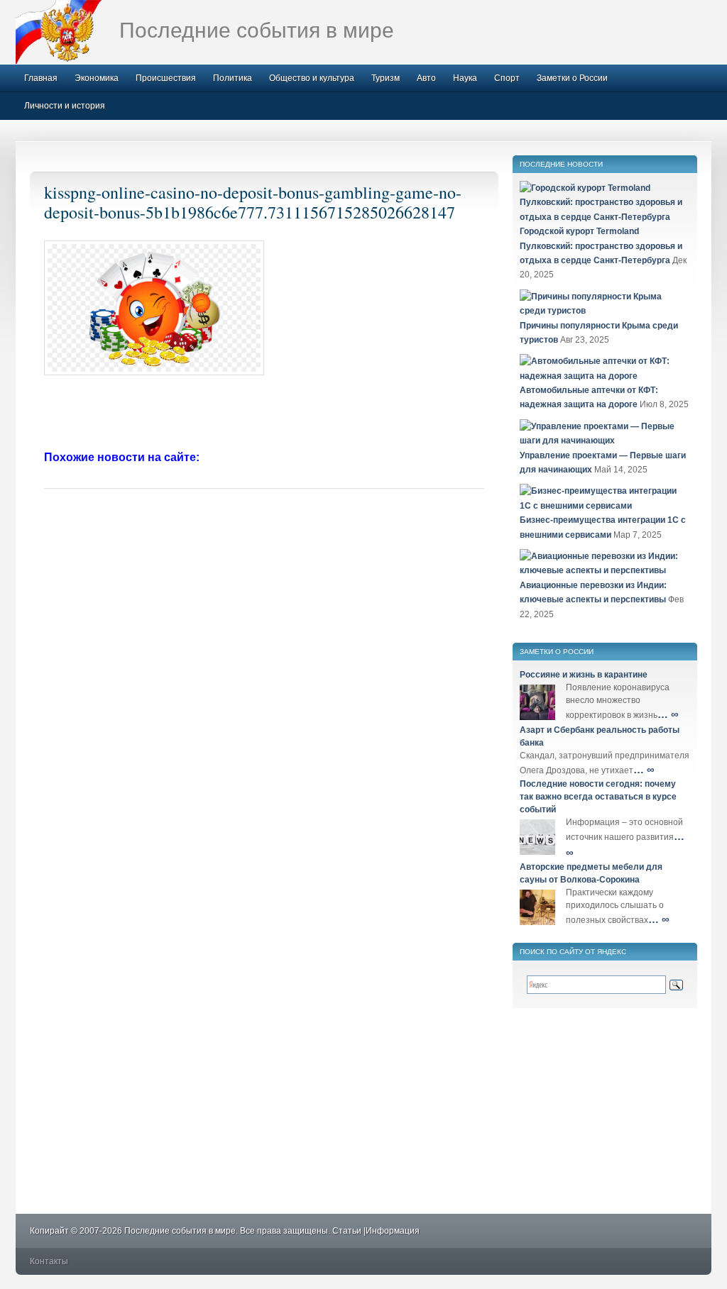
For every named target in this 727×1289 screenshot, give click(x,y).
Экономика (97, 78)
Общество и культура (311, 78)
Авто (426, 78)
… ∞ (668, 714)
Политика (232, 78)
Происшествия (166, 78)
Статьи (346, 1231)
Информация (393, 1231)
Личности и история (64, 106)
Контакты (49, 1261)
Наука (465, 78)
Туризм (385, 78)
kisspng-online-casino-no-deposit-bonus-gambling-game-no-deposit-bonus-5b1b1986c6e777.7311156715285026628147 (252, 202)
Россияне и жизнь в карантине (583, 675)
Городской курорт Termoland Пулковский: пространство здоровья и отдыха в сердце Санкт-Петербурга (601, 245)
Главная (41, 78)
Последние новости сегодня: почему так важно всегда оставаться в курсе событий (598, 796)
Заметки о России (572, 78)
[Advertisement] (264, 414)
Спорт (507, 78)
